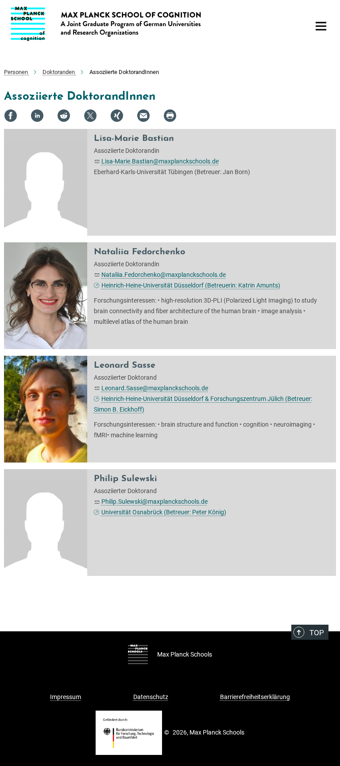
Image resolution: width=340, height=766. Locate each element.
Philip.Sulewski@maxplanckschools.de (154, 501)
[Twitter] (90, 115)
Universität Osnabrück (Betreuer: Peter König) (163, 512)
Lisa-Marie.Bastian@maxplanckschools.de (160, 161)
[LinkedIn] (37, 115)
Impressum (65, 696)
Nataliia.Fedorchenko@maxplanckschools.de (163, 274)
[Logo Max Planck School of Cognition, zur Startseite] (154, 24)
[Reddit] (63, 115)
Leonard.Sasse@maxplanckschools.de (154, 388)
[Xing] (117, 115)
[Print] (170, 115)
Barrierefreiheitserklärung (255, 696)
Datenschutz (150, 696)
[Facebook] (10, 115)
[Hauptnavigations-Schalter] (321, 26)
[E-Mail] (143, 115)
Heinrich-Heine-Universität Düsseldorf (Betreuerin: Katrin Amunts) (190, 285)
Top (316, 632)
